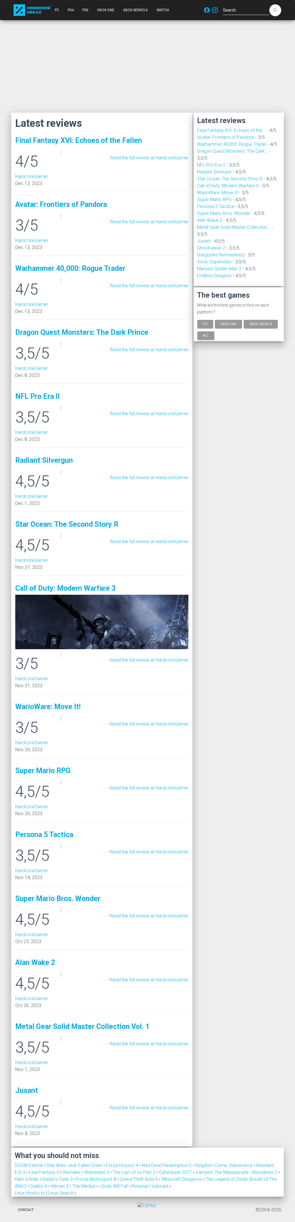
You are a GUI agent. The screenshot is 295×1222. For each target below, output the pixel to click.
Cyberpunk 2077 (176, 1172)
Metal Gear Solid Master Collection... (234, 227)
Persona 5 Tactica (215, 206)
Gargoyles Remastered (220, 255)
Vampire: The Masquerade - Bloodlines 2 (237, 1172)
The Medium (85, 1186)
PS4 (71, 10)
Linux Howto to (30, 1193)
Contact (26, 1210)
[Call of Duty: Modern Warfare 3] (101, 621)
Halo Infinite (27, 1179)
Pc (205, 324)
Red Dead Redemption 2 (167, 1165)
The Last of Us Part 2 (134, 1172)
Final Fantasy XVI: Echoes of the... (231, 130)
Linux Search (61, 1193)
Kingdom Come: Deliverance (224, 1165)
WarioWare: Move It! (217, 192)
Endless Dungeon (214, 275)
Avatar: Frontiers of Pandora (225, 137)
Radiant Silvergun (214, 172)
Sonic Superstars (214, 262)
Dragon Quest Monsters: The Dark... (232, 151)
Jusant (204, 241)
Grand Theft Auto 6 (139, 1179)
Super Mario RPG (214, 199)
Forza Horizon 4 (122, 1165)
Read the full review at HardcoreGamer (149, 157)
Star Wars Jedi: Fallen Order (74, 1165)
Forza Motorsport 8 (96, 1179)
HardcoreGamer (31, 176)
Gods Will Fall (115, 1186)
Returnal (140, 1186)
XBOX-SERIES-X (135, 10)
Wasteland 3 (97, 1172)
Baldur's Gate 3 (58, 1179)
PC (57, 10)
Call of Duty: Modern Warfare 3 (227, 185)
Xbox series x (260, 324)
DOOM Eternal (29, 1165)
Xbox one (228, 324)
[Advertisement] (147, 66)
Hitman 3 (60, 1186)
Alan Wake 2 (209, 220)
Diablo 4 (39, 1186)
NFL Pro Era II (211, 165)
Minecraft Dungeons (182, 1179)
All (206, 335)
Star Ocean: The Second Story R (229, 179)
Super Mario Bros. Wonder (223, 213)
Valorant (161, 1186)
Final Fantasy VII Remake (55, 1172)
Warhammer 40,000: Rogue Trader (231, 144)
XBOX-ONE (105, 10)
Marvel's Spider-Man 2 (219, 268)
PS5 (85, 10)
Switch (162, 10)
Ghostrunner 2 (211, 248)
